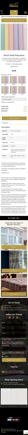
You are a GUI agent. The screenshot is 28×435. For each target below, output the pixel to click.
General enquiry (19, 343)
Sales (4, 342)
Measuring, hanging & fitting (15, 342)
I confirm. (5, 356)
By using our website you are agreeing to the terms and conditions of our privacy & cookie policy (13, 353)
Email (3, 327)
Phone (3, 333)
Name (3, 322)
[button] (25, 12)
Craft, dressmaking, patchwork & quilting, (12, 60)
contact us (12, 190)
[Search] (2, 11)
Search (2, 13)
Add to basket (14, 118)
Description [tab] (5, 123)
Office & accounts (8, 343)
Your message (5, 345)
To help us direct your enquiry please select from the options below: (14, 339)
